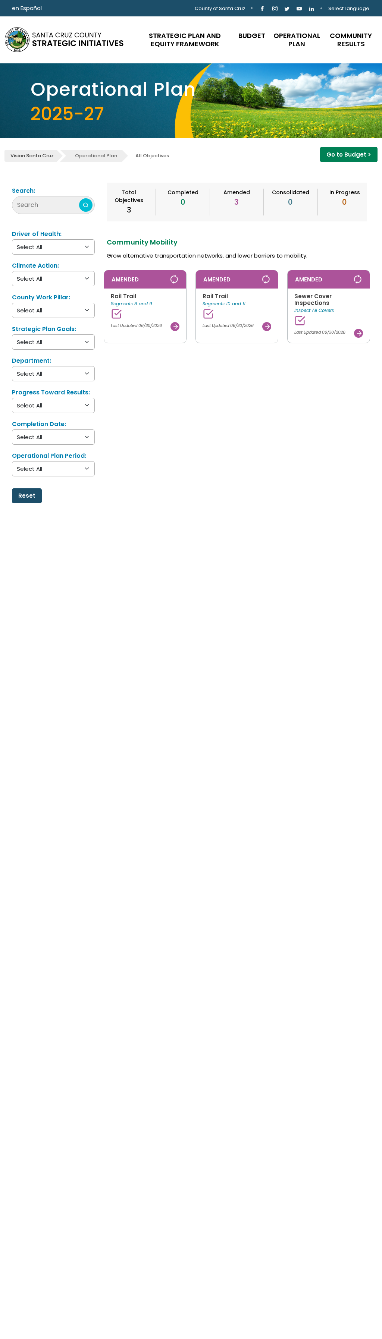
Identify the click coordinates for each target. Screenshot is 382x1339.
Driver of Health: (37, 234)
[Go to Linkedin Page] (311, 8)
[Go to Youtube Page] (299, 8)
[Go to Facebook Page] (262, 8)
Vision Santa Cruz (32, 155)
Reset (26, 496)
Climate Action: (35, 265)
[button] (145, 306)
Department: (31, 360)
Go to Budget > (348, 154)
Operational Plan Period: (49, 455)
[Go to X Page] (287, 8)
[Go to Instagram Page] (274, 8)
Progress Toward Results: (51, 392)
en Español (27, 8)
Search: (23, 190)
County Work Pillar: (41, 297)
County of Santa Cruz (220, 8)
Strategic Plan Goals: (44, 329)
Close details (338, 349)
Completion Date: (39, 424)
